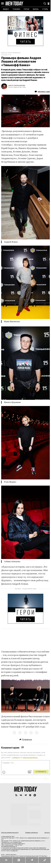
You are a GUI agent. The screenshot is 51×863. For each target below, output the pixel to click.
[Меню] (2, 3)
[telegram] (25, 795)
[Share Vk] (6, 860)
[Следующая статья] (25, 778)
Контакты (47, 832)
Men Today (14, 3)
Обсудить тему (44, 91)
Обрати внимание (13, 52)
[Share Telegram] (31, 860)
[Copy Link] (44, 860)
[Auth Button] (48, 3)
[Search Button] (44, 3)
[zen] (30, 795)
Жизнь (3, 52)
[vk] (21, 795)
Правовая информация (31, 832)
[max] (35, 795)
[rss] (16, 795)
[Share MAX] (18, 860)
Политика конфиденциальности (10, 832)
